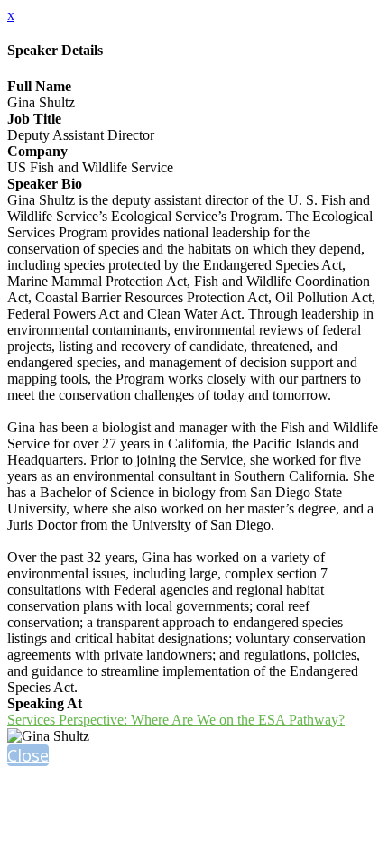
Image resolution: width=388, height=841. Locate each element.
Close (28, 755)
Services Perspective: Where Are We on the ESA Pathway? (176, 719)
